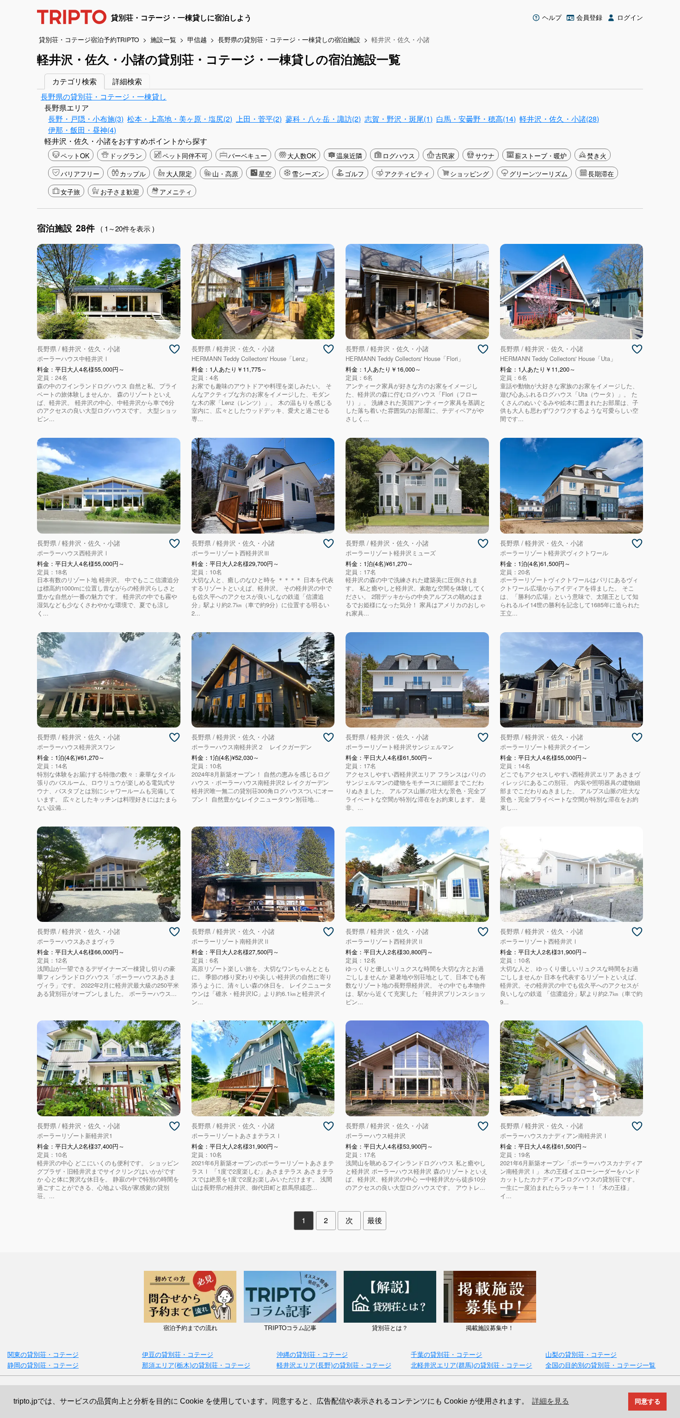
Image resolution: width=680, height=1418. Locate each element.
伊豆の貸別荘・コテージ (177, 1354)
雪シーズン (308, 173)
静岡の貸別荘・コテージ (43, 1364)
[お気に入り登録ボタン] (174, 349)
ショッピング (469, 173)
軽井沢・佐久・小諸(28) (559, 118)
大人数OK (301, 155)
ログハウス (399, 155)
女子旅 (70, 191)
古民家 (445, 155)
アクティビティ (407, 173)
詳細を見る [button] (550, 1401)
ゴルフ (354, 173)
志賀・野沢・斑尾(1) (399, 118)
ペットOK (75, 155)
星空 (265, 173)
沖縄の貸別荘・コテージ (312, 1354)
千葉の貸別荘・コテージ (446, 1354)
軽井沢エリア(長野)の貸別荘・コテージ (334, 1364)
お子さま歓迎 (119, 191)
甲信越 (197, 39)
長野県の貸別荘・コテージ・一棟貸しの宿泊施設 (289, 39)
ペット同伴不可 (185, 155)
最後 (374, 1220)
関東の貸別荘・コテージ (43, 1354)
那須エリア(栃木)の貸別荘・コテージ (196, 1364)
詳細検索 (127, 81)
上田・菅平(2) (259, 118)
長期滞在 (601, 173)
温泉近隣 (349, 155)
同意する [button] (648, 1401)
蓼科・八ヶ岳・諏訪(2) (323, 118)
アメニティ (176, 191)
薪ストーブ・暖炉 (541, 155)
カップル (133, 173)
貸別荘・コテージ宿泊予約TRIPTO (89, 39)
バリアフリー (80, 173)
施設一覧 (163, 39)
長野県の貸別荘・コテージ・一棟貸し (104, 96)
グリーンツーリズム (538, 173)
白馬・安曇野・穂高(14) (476, 118)
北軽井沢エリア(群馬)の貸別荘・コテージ (471, 1364)
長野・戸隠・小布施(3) (86, 118)
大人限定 (179, 173)
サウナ (485, 155)
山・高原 (225, 173)
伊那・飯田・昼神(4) (82, 129)
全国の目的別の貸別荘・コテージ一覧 (600, 1364)
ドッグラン (126, 155)
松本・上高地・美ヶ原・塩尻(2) (179, 118)
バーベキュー (247, 155)
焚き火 (596, 155)
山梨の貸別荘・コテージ (581, 1354)
